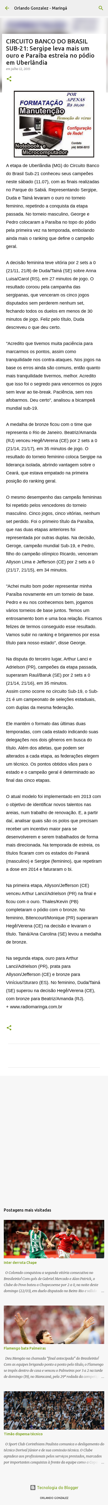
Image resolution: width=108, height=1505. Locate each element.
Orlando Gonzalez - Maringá (40, 8)
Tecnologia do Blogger (57, 1487)
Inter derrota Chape (20, 1263)
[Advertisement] (54, 1137)
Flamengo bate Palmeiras (25, 1348)
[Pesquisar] (101, 8)
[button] (9, 79)
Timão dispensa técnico (23, 1434)
